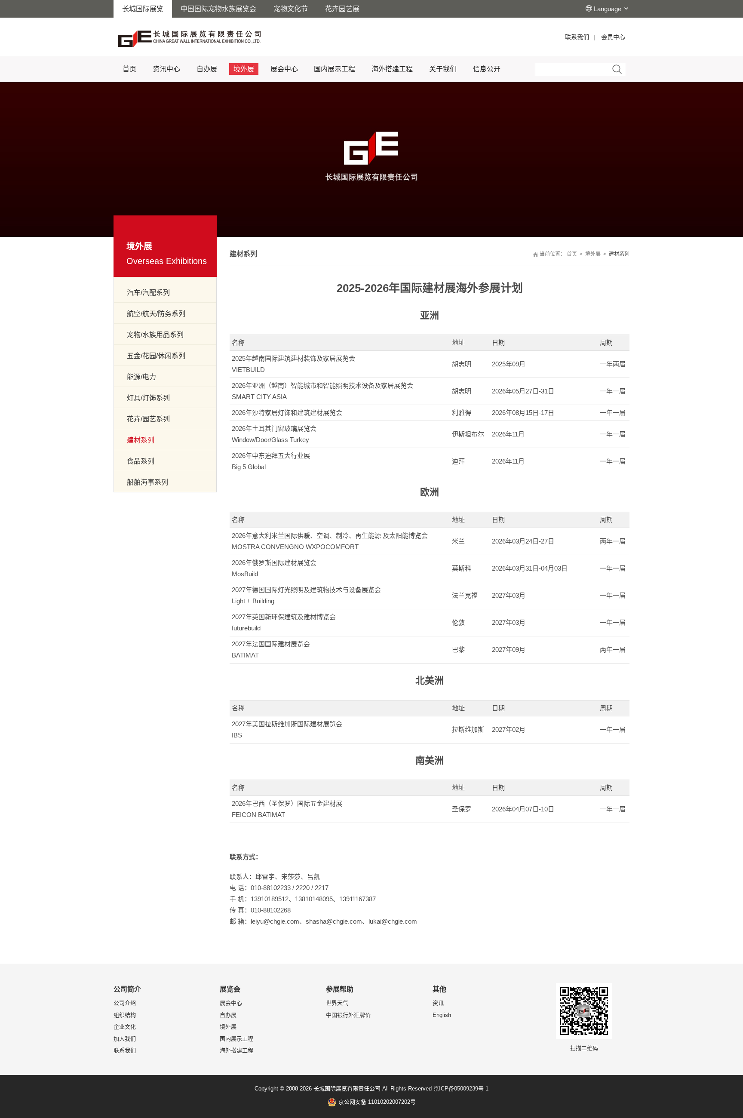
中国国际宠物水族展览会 (218, 8)
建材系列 (140, 440)
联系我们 (577, 37)
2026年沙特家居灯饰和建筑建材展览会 (287, 412)
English (442, 1015)
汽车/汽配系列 (148, 292)
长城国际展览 (142, 8)
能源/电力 (141, 377)
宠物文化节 (290, 8)
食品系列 (140, 461)
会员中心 (613, 37)
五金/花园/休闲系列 (156, 355)
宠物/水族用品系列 (155, 334)
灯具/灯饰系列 (148, 398)
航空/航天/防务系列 (156, 313)
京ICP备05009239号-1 (460, 1088)
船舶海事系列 (147, 482)
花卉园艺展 (342, 8)
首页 (572, 254)
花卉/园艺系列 (148, 419)
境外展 (593, 254)
